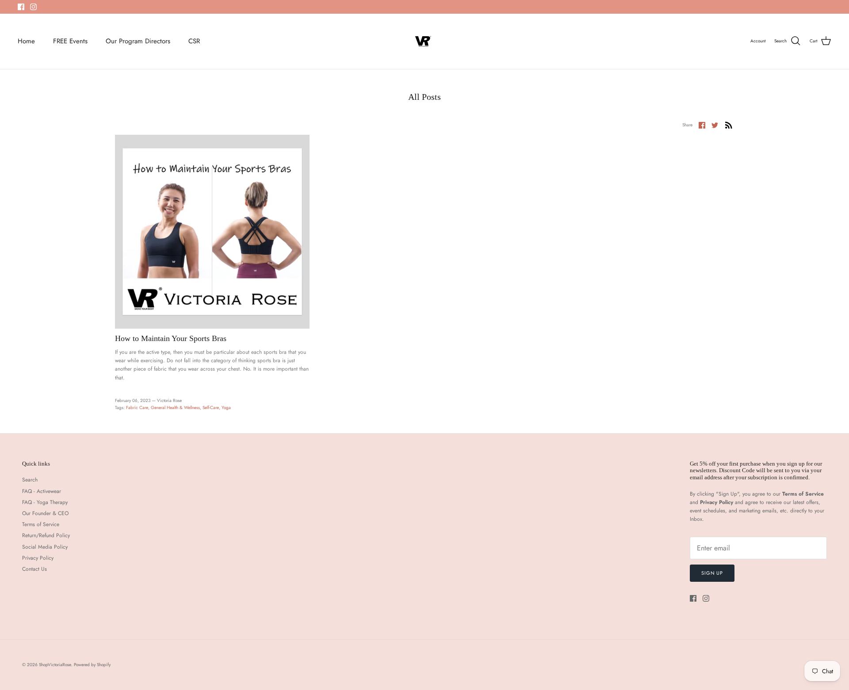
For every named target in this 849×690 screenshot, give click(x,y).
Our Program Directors (138, 41)
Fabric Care (137, 407)
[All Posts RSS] (728, 125)
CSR (194, 41)
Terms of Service (40, 524)
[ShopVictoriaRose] (424, 41)
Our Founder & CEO (45, 513)
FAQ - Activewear (41, 491)
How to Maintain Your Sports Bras (170, 338)
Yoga (226, 407)
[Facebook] (21, 7)
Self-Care (211, 407)
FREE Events (70, 41)
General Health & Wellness (175, 407)
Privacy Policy (38, 558)
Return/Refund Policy (46, 535)
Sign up (712, 572)
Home (26, 41)
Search (30, 480)
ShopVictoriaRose (55, 664)
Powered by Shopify (92, 664)
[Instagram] (33, 7)
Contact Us (34, 569)
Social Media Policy (45, 547)
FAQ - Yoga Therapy (45, 502)
